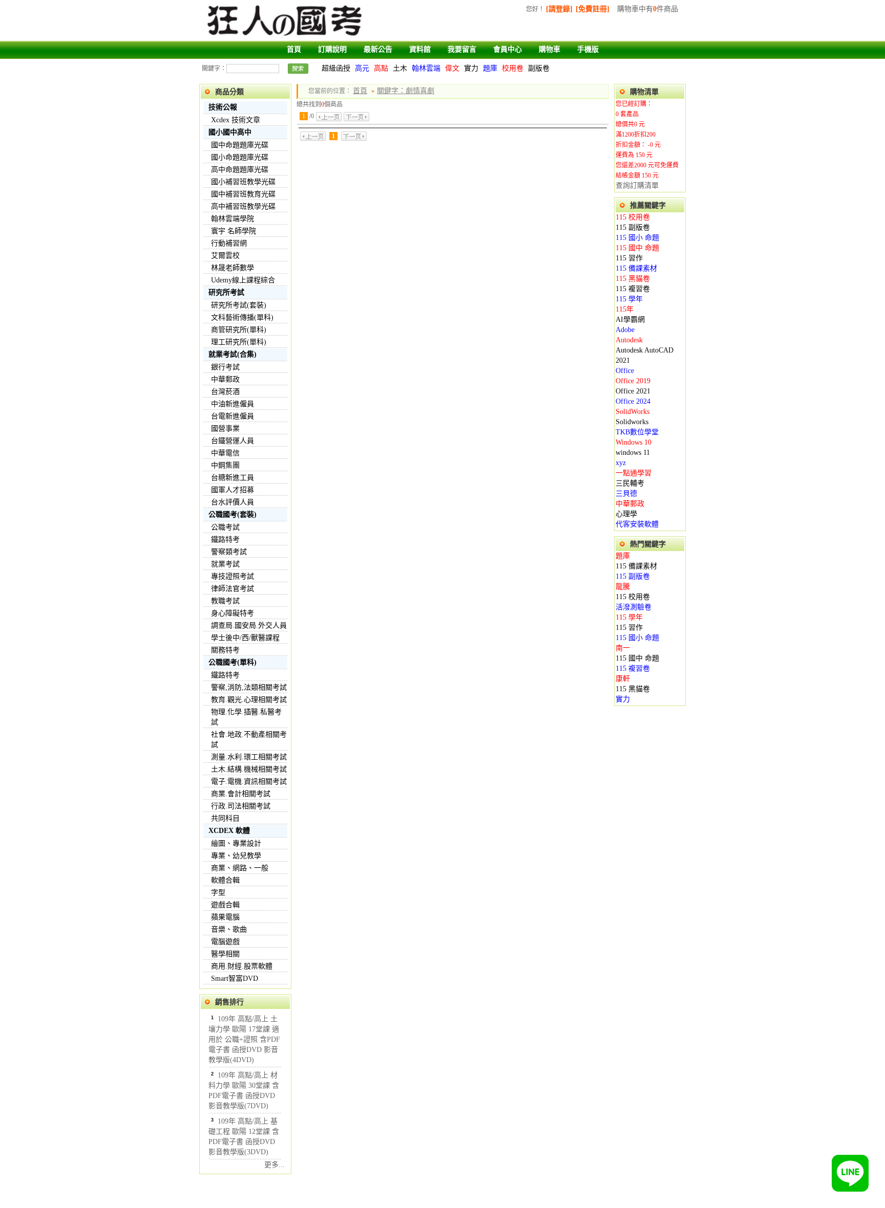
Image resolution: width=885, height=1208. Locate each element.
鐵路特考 (225, 539)
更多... (274, 1165)
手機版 (588, 49)
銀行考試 (225, 367)
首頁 (294, 49)
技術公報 (222, 107)
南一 (623, 648)
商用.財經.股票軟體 (241, 966)
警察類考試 (229, 552)
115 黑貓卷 (633, 278)
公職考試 (225, 527)
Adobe (625, 330)
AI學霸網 (630, 319)
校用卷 (512, 68)
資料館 (420, 49)
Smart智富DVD (234, 978)
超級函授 (336, 68)
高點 (381, 68)
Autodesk (629, 340)
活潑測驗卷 (633, 607)
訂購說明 (332, 49)
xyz (621, 463)
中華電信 (225, 453)
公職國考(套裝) (232, 514)
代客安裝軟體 (637, 524)
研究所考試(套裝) (238, 305)
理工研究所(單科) (238, 342)
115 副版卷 (633, 227)
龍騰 (623, 586)
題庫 (490, 68)
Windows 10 (633, 442)
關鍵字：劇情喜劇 (405, 91)
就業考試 (225, 564)
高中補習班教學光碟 (243, 206)
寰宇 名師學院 (233, 231)
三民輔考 (630, 483)
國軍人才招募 (232, 490)
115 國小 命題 (637, 237)
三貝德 (626, 493)
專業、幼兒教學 (236, 856)
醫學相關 (225, 954)
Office (625, 371)
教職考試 (225, 601)
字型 (218, 892)
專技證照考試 (232, 576)
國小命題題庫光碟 (239, 157)
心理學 (626, 514)
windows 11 (633, 452)
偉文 (452, 68)
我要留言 (462, 49)
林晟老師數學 (232, 268)
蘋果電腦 (225, 917)
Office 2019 (633, 381)
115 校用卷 (633, 217)
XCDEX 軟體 (229, 830)
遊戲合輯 (225, 905)
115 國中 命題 (637, 248)
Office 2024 (633, 401)
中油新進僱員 (232, 404)
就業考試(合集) (232, 354)
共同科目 (225, 818)
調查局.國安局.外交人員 (249, 625)
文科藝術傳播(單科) (242, 317)
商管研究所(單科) (238, 330)
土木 (400, 68)
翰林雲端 (426, 68)
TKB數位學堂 (637, 432)
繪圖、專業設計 (236, 843)
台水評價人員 (232, 502)
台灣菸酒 (225, 392)
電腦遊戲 (225, 942)
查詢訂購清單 (637, 185)
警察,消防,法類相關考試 (249, 687)
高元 (362, 68)
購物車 (549, 49)
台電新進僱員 (232, 416)
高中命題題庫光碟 (239, 169)
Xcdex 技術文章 (235, 120)
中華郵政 (225, 379)
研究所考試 (226, 292)
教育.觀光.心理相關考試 (249, 700)
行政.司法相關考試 (240, 806)
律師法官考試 (232, 588)
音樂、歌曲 (229, 929)
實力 (471, 68)
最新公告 (378, 49)
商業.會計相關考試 (240, 794)
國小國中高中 (229, 132)
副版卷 (539, 68)
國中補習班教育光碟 (243, 194)
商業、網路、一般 (239, 868)
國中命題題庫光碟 (239, 145)
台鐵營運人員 (232, 441)
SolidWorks (632, 411)
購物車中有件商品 (647, 9)
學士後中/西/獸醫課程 (245, 638)
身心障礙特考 (232, 613)
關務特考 (225, 650)
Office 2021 (633, 391)
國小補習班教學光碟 (243, 182)
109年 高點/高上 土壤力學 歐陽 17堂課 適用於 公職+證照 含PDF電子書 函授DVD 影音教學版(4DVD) (244, 1039)
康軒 (623, 679)
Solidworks (632, 422)
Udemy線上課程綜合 (243, 280)
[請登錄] (559, 9)
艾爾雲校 (225, 255)
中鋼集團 (225, 465)
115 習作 (629, 258)
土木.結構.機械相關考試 (249, 769)
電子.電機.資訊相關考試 (249, 781)
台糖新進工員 (232, 477)
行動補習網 (229, 243)
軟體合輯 (225, 880)
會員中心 (507, 49)
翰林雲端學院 (232, 219)
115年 (625, 309)
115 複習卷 (633, 289)
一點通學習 (633, 473)
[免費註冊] (592, 9)
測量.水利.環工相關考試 (249, 757)
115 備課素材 (636, 268)
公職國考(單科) (232, 662)
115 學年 (629, 299)
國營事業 (225, 428)
